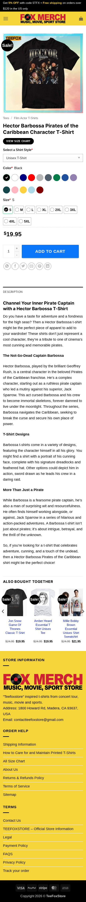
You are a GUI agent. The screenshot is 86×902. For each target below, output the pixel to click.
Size (7, 200)
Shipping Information (19, 744)
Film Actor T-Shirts (26, 118)
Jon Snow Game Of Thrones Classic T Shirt (15, 626)
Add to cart (50, 251)
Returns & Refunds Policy (23, 778)
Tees (6, 118)
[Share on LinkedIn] (47, 266)
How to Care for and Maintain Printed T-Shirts (39, 753)
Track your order (16, 871)
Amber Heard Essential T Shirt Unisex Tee (43, 626)
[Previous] (3, 619)
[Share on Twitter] (23, 266)
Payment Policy (15, 846)
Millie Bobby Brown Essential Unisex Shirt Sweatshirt (71, 628)
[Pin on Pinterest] (39, 266)
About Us (10, 770)
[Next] (82, 619)
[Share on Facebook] (15, 266)
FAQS (8, 854)
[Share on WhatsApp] (7, 266)
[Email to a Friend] (31, 266)
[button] (5, 18)
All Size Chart (14, 761)
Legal (7, 837)
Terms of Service (16, 786)
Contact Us (12, 821)
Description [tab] (13, 291)
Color (8, 168)
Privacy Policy (14, 862)
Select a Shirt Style (18, 150)
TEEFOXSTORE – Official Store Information (38, 829)
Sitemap (9, 795)
